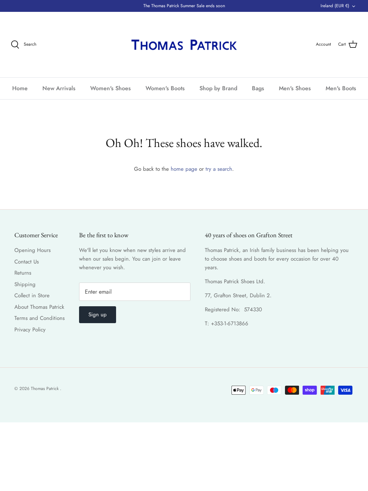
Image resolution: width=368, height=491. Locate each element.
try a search (219, 169)
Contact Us (26, 262)
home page (184, 169)
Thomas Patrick (45, 388)
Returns (22, 273)
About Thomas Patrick (39, 307)
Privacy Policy (30, 330)
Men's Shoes (295, 88)
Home (20, 88)
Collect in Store (32, 295)
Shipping (25, 284)
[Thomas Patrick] (184, 44)
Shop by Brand (218, 88)
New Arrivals (58, 88)
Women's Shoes (110, 88)
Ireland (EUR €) (335, 6)
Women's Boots (165, 88)
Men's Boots (341, 88)
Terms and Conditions (39, 318)
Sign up (97, 314)
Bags (258, 88)
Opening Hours (32, 250)
